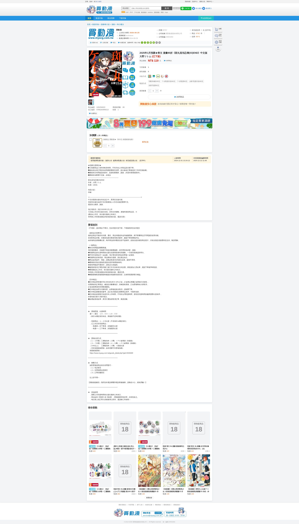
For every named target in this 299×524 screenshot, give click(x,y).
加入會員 (98, 1)
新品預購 (110, 18)
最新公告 (202, 1)
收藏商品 (94, 113)
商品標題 (126, 8)
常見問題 (131, 505)
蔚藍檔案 (157, 12)
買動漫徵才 (176, 505)
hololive (150, 12)
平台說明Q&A (206, 18)
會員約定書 (148, 505)
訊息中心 (195, 1)
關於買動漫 (122, 505)
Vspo (166, 12)
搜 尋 (167, 8)
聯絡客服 (158, 505)
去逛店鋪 (105, 42)
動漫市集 (99, 18)
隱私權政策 (167, 505)
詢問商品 (169, 60)
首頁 (89, 18)
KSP (127, 12)
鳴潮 (162, 12)
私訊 (114, 42)
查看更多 (149, 498)
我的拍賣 (187, 1)
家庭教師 (144, 12)
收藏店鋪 (123, 42)
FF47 (131, 12)
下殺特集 (122, 18)
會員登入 (209, 8)
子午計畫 (137, 12)
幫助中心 (209, 1)
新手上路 (139, 505)
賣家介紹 (95, 42)
